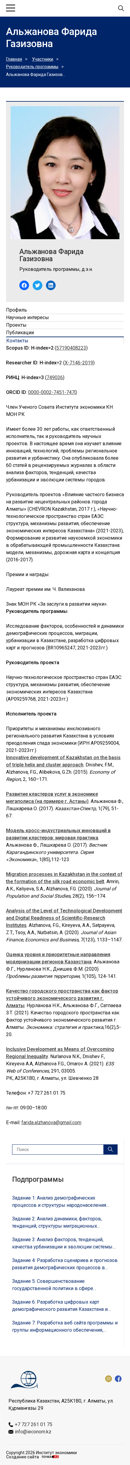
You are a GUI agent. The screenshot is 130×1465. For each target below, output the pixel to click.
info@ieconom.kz (33, 1432)
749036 (55, 377)
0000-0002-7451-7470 (52, 392)
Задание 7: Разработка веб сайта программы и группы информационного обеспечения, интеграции (65, 1327)
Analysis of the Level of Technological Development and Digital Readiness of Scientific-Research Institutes (64, 918)
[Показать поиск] (121, 8)
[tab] (65, 310)
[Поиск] (110, 1149)
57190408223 (71, 348)
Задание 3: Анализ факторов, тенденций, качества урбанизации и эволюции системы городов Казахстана (62, 1244)
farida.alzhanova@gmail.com (51, 1122)
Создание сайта (22, 1457)
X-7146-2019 (79, 363)
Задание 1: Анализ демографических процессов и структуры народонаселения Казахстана (59, 1202)
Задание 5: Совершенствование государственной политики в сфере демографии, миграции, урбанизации (54, 1285)
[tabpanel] (65, 381)
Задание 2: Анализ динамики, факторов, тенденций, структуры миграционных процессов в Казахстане (57, 1223)
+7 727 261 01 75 (33, 1424)
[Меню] (10, 8)
